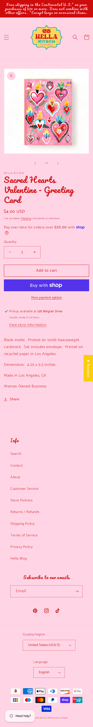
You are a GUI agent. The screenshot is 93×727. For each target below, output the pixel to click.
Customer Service (24, 489)
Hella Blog (18, 559)
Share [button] (14, 399)
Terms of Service (24, 535)
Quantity (10, 242)
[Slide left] (35, 163)
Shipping (26, 218)
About (15, 477)
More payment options (46, 297)
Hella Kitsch (40, 718)
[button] (6, 37)
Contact (16, 466)
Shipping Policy (22, 524)
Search (16, 454)
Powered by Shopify (58, 718)
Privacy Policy (21, 547)
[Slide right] (58, 163)
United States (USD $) (44, 645)
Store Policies (21, 500)
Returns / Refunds (24, 512)
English (44, 672)
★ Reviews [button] (88, 368)
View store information (27, 325)
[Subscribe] (76, 591)
